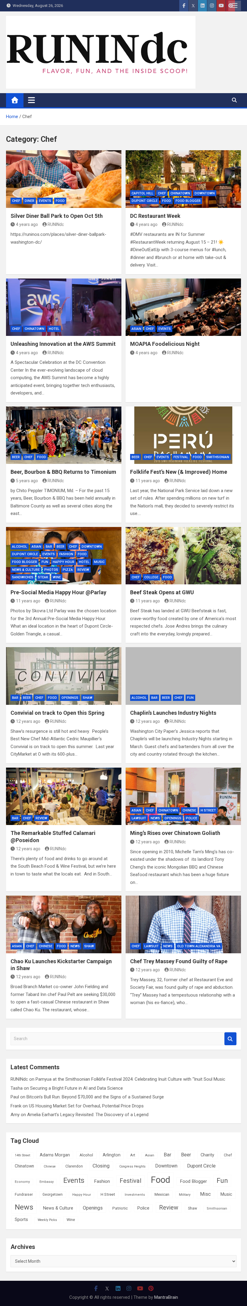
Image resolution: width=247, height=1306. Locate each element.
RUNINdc (56, 224)
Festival (181, 457)
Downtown (205, 193)
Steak (43, 577)
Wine (57, 577)
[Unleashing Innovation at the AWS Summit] (63, 307)
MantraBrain (166, 1297)
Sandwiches (22, 577)
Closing (101, 1166)
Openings (69, 698)
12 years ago (28, 721)
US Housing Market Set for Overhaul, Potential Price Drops (86, 1106)
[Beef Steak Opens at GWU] (183, 556)
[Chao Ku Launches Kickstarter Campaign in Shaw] (63, 924)
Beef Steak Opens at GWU (162, 592)
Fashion (66, 554)
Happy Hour (63, 562)
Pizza (68, 570)
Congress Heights (132, 1166)
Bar (49, 547)
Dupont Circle (145, 201)
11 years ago (148, 480)
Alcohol (19, 547)
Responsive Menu (234, 6)
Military (184, 1194)
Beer (16, 457)
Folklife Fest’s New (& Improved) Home (178, 472)
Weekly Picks (47, 1220)
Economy (22, 1182)
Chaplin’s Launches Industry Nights (173, 713)
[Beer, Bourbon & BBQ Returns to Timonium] (63, 435)
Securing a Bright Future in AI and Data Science (76, 1088)
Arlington (111, 1155)
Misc (205, 1194)
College (151, 577)
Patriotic (120, 1208)
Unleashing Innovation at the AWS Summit (63, 344)
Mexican (162, 1194)
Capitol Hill (142, 193)
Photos (51, 570)
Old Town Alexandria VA (198, 946)
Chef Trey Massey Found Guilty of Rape (178, 961)
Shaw (87, 698)
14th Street (22, 1155)
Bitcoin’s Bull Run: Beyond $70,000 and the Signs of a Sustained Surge (95, 1097)
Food (60, 201)
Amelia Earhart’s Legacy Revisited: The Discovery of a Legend (88, 1114)
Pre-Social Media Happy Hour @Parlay (58, 592)
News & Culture (26, 570)
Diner (29, 201)
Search (230, 1038)
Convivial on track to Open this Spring (58, 713)
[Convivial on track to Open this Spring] (63, 676)
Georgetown (52, 1194)
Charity (207, 1155)
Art (132, 1155)
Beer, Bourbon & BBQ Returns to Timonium (63, 472)
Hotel (54, 329)
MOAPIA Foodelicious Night (165, 344)
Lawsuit (139, 818)
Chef (16, 201)
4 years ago (27, 224)
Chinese (189, 810)
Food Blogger (188, 201)
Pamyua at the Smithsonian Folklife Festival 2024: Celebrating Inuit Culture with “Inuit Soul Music (130, 1079)
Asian (136, 329)
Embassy (46, 1182)
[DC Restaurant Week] (183, 179)
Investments (135, 1195)
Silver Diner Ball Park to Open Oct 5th (57, 216)
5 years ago (27, 480)
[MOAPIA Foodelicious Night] (183, 307)
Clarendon (74, 1166)
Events (45, 201)
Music (99, 562)
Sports (21, 1219)
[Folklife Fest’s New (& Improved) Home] (183, 435)
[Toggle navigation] (31, 100)
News (155, 818)
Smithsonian (217, 457)
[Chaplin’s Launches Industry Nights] (183, 676)
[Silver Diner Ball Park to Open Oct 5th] (63, 179)
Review (83, 570)
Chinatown (180, 193)
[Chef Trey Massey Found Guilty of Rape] (183, 924)
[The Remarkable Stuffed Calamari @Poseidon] (63, 796)
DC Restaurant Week (155, 216)
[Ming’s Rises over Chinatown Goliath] (183, 796)
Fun (45, 562)
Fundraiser (24, 1194)
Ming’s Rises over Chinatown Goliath (175, 833)
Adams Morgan (55, 1154)
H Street (208, 810)
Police (191, 818)
